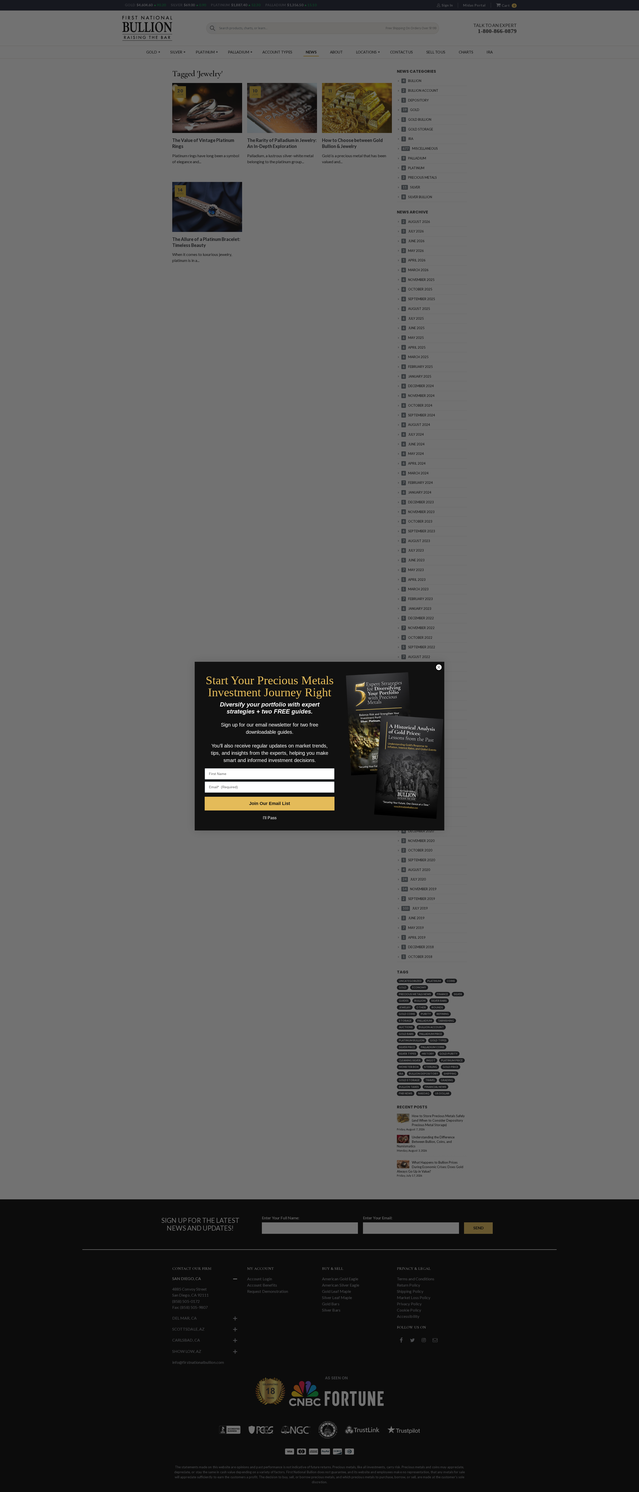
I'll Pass (270, 818)
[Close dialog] (439, 667)
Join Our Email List (269, 803)
